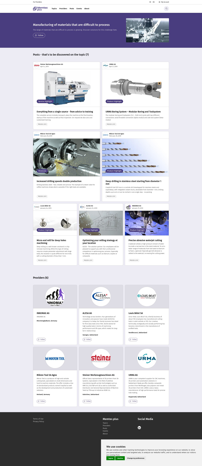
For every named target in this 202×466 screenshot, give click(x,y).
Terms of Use (38, 419)
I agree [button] (110, 458)
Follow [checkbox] (42, 339)
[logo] (40, 8)
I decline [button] (120, 458)
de (150, 2)
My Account (165, 2)
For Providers (37, 2)
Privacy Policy (38, 421)
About (86, 8)
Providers (63, 8)
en (154, 2)
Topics (54, 8)
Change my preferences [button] (135, 458)
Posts (72, 8)
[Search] (166, 8)
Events (79, 8)
